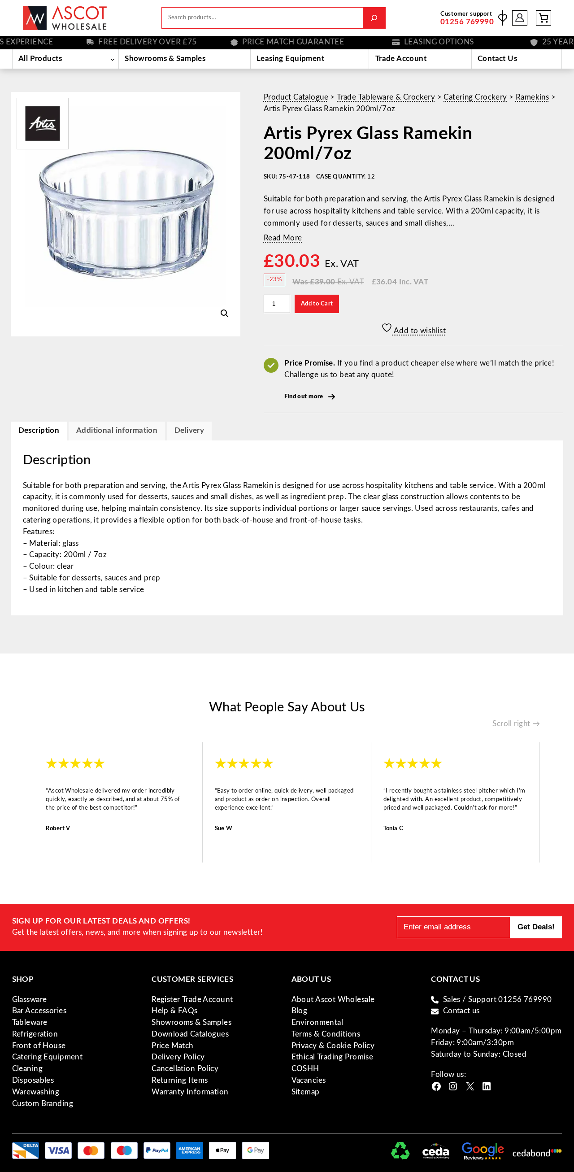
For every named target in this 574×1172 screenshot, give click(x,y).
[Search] (374, 18)
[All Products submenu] (112, 59)
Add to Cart (317, 303)
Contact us (461, 1011)
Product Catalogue (296, 97)
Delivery (189, 430)
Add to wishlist (419, 331)
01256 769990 (467, 22)
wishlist (502, 18)
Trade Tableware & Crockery (386, 97)
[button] (225, 313)
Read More (283, 238)
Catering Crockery (475, 97)
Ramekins (532, 97)
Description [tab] (39, 430)
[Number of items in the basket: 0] (543, 18)
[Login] (520, 18)
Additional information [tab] (116, 430)
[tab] (189, 431)
